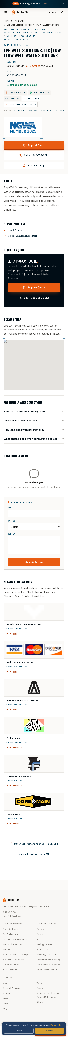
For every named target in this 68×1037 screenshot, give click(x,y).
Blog (5, 1008)
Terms (39, 983)
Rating (11, 521)
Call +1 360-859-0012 (36, 155)
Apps (39, 939)
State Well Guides (11, 964)
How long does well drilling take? (24, 429)
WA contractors (52, 33)
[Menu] (6, 12)
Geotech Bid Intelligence (48, 964)
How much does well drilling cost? (24, 411)
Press (5, 1003)
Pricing (40, 934)
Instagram (32, 110)
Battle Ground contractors (20, 33)
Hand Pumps (33, 98)
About (5, 983)
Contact (6, 993)
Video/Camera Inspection (22, 104)
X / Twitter (57, 110)
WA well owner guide (16, 39)
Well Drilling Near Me (12, 934)
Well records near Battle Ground (25, 29)
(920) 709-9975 (10, 912)
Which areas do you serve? (20, 420)
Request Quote (36, 145)
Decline (18, 1030)
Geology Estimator (45, 944)
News (5, 998)
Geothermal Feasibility (47, 969)
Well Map (51, 12)
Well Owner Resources (13, 959)
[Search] (62, 12)
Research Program (11, 988)
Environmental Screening (48, 959)
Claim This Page (36, 165)
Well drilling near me (21, 36)
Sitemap (40, 1002)
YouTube (44, 110)
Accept (49, 1030)
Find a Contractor (11, 929)
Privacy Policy (56, 1025)
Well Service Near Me (13, 944)
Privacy (40, 988)
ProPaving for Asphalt (46, 954)
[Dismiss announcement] (63, 3)
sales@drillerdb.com (12, 916)
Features (41, 929)
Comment (12, 534)
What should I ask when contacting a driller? (31, 438)
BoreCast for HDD (45, 949)
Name (10, 508)
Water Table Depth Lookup (15, 954)
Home (6, 21)
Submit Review (34, 561)
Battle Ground (32, 65)
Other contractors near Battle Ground (36, 843)
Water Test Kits (10, 969)
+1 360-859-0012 (16, 75)
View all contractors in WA (34, 854)
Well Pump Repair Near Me (15, 939)
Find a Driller (19, 21)
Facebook (19, 110)
